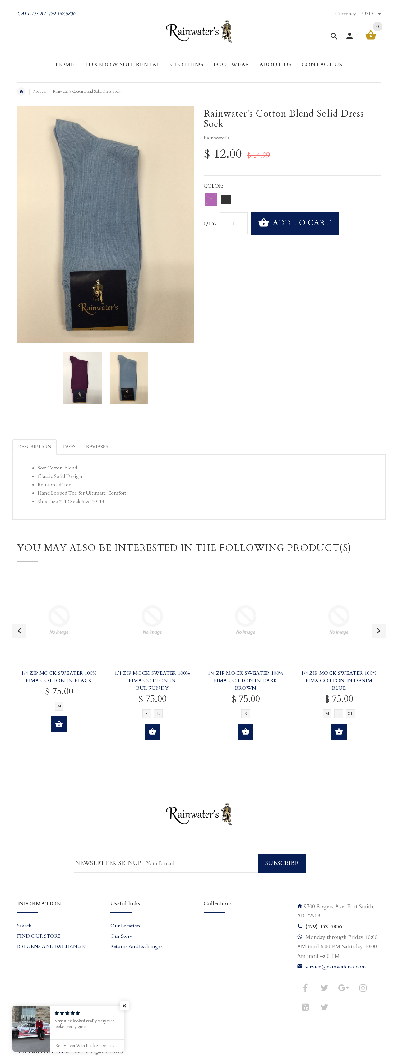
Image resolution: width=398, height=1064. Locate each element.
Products (39, 91)
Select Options (59, 724)
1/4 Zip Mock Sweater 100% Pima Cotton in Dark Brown (246, 681)
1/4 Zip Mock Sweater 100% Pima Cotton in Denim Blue (339, 681)
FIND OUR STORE (38, 936)
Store (40, 1052)
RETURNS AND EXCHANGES (52, 946)
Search (24, 925)
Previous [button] (19, 631)
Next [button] (379, 631)
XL (350, 713)
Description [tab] (34, 446)
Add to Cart (301, 223)
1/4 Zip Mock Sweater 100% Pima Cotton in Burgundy (152, 681)
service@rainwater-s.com (335, 967)
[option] (82, 377)
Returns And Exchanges (136, 946)
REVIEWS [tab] (97, 446)
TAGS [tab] (69, 446)
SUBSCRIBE (281, 863)
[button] (124, 1005)
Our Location (125, 925)
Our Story (121, 936)
